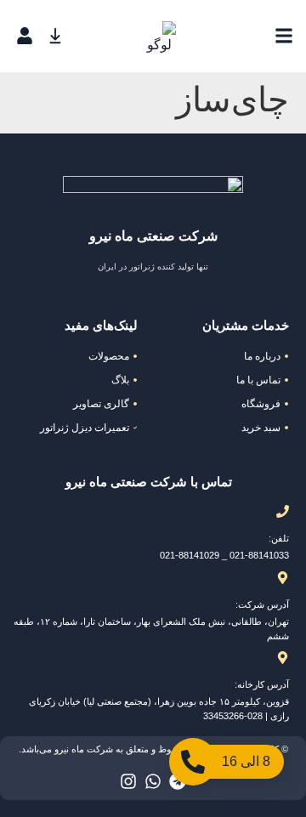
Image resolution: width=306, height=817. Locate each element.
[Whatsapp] (153, 781)
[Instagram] (128, 781)
